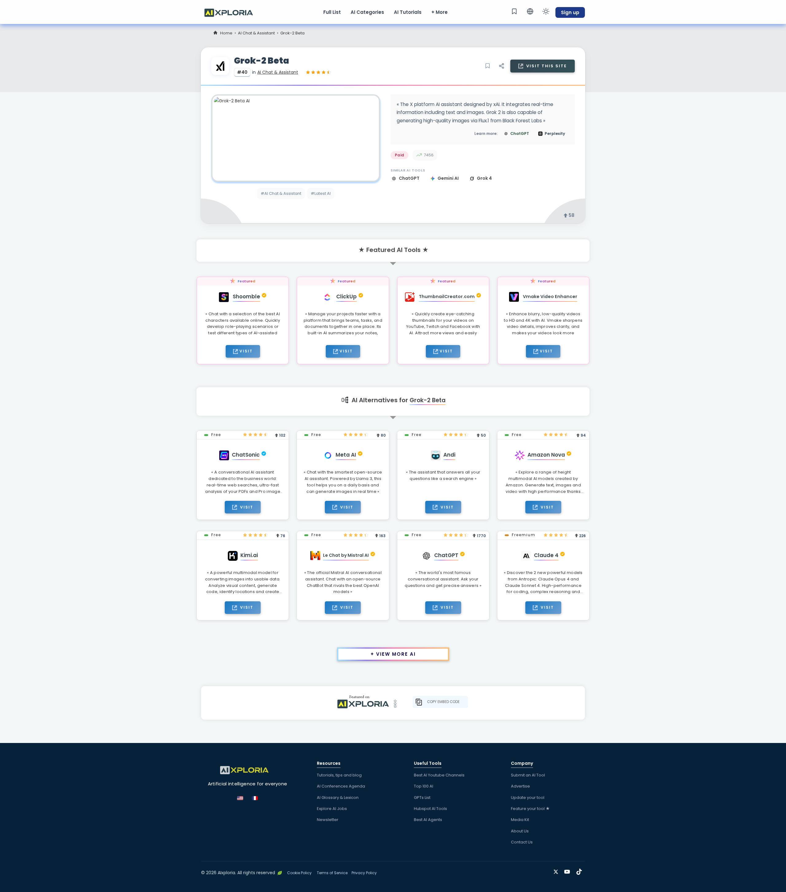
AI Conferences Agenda (341, 786)
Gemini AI (449, 178)
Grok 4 (484, 178)
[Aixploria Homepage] (232, 12)
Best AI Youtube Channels (439, 775)
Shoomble (246, 296)
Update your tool (527, 797)
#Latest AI (321, 193)
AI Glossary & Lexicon (338, 797)
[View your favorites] (514, 11)
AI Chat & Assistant (256, 33)
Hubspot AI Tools (430, 808)
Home (226, 33)
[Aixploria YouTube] (568, 870)
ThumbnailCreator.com (447, 296)
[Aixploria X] (557, 870)
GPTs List (422, 797)
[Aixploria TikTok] (580, 870)
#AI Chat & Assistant (281, 193)
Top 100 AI (423, 786)
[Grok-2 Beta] (295, 138)
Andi (449, 454)
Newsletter (327, 820)
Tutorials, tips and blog (339, 775)
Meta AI (346, 454)
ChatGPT (409, 178)
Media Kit (520, 820)
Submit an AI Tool (528, 775)
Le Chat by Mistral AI (346, 555)
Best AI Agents (428, 820)
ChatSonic (246, 454)
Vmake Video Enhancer (550, 296)
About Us (520, 831)
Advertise (520, 786)
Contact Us (522, 842)
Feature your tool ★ (530, 808)
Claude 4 (546, 555)
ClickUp (346, 296)
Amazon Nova (546, 454)
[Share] (501, 66)
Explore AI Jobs (332, 808)
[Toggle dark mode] (546, 11)
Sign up (570, 12)
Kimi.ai (249, 555)
